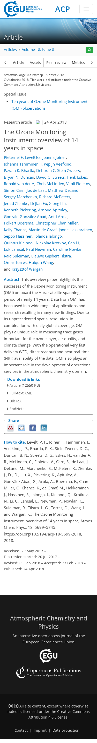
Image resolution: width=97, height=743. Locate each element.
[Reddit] (21, 427)
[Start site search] (89, 50)
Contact (21, 730)
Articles (10, 49)
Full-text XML (21, 393)
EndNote (17, 408)
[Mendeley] (10, 427)
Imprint (40, 730)
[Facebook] (32, 427)
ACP (62, 9)
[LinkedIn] (43, 427)
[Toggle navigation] (86, 9)
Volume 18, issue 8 (38, 49)
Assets (35, 62)
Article (18, 62)
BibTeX (15, 401)
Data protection (66, 730)
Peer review (56, 62)
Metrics (78, 62)
